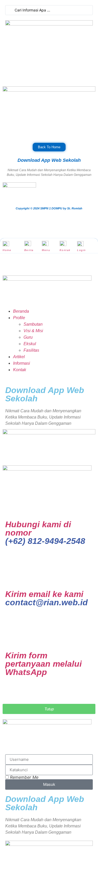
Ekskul (30, 344)
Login (81, 250)
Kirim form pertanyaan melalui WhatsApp (43, 664)
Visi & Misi (33, 331)
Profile (19, 318)
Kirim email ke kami (46, 598)
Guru (28, 337)
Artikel (19, 357)
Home (7, 250)
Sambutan (33, 324)
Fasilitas (31, 350)
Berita (29, 250)
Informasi (21, 363)
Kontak (65, 250)
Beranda (21, 311)
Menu (46, 250)
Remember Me (23, 777)
